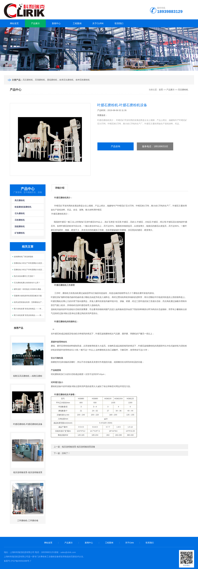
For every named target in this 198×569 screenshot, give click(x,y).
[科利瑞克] (24, 10)
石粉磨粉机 (20, 220)
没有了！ (66, 453)
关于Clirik (98, 23)
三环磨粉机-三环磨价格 (27, 520)
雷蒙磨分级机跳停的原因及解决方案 (28, 296)
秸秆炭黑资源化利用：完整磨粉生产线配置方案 (29, 302)
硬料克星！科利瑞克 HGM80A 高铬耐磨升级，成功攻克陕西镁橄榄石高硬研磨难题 (29, 289)
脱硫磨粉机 (20, 226)
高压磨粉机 (183, 89)
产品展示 (35, 23)
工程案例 (77, 23)
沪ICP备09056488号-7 (21, 561)
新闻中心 (56, 23)
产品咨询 (115, 146)
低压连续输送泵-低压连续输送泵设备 (78, 447)
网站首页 (14, 23)
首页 (161, 89)
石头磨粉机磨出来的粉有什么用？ (27, 283)
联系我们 (119, 23)
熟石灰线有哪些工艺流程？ (24, 276)
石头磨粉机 (20, 213)
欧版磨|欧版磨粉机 (23, 207)
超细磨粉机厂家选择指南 (23, 257)
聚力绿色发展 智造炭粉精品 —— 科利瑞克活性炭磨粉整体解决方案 (29, 309)
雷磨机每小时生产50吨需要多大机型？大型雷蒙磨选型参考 (29, 263)
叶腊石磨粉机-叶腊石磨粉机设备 (27, 424)
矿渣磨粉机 (20, 233)
